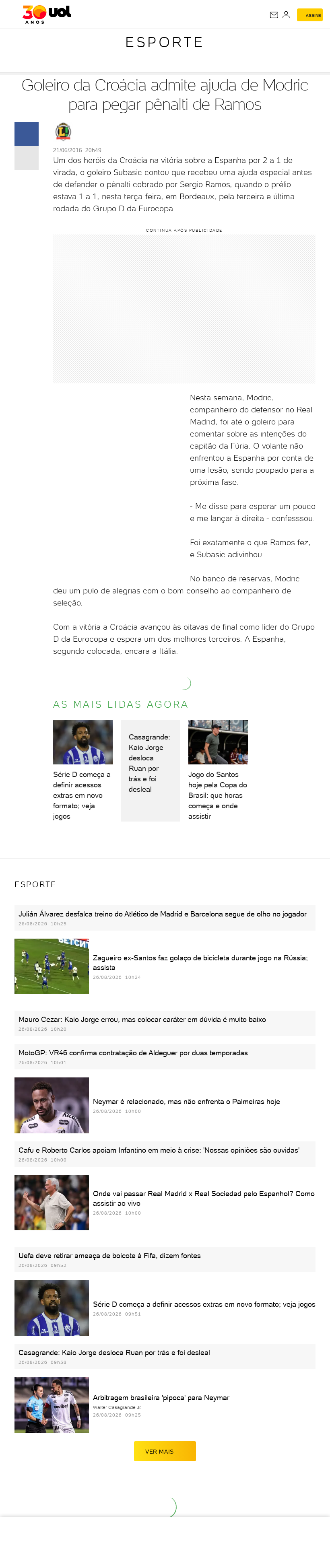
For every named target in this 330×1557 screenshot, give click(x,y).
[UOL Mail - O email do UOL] (274, 15)
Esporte (165, 42)
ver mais (159, 1451)
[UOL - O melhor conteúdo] (47, 14)
